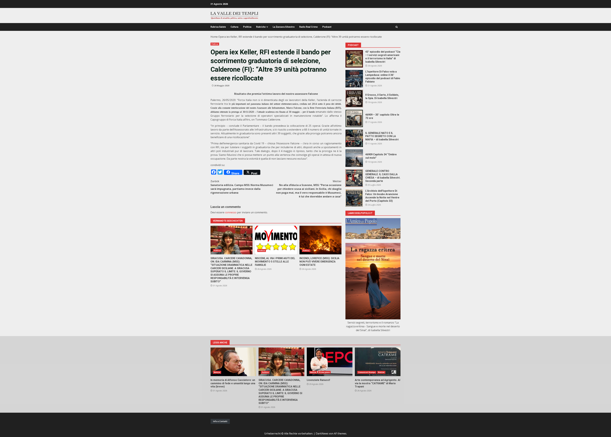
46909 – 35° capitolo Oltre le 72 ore (354, 118)
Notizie (217, 372)
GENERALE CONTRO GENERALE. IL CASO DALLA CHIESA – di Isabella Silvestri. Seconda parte (354, 178)
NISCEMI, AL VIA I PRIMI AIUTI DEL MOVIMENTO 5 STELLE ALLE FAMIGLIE (276, 240)
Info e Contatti (220, 421)
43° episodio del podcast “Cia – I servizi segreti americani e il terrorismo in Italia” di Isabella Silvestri (354, 59)
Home (214, 36)
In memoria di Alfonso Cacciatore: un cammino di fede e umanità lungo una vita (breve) (233, 362)
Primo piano (324, 372)
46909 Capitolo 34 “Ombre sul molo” (354, 158)
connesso (230, 212)
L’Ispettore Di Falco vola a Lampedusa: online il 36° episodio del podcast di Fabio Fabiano (354, 78)
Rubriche (261, 27)
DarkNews (322, 433)
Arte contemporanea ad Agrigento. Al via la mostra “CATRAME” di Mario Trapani (377, 362)
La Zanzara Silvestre (284, 27)
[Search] (397, 27)
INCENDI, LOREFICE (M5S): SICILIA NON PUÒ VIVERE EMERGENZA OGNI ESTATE (320, 240)
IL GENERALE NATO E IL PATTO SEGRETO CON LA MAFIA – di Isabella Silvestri (354, 138)
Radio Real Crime (308, 27)
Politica (247, 27)
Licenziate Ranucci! (329, 362)
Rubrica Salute (218, 27)
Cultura (234, 27)
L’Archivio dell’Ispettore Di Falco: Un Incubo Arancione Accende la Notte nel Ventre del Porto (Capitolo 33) (354, 198)
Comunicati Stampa (367, 372)
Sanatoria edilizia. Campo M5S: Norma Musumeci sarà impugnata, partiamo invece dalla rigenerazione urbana (242, 186)
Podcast (326, 27)
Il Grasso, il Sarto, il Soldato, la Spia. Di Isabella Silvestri (354, 98)
